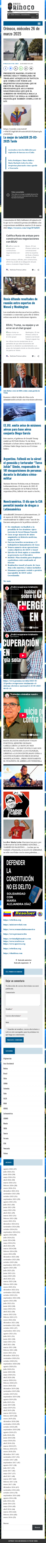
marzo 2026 (8, 1182)
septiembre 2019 (9, 1396)
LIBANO (5, 1118)
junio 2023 (7, 1273)
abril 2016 (7, 1509)
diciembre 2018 (9, 1421)
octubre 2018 (8, 1427)
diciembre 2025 (9, 1191)
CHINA (5, 1083)
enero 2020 (7, 1385)
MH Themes (35, 1541)
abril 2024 (7, 1246)
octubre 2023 (8, 1262)
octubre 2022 (8, 1295)
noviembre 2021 (9, 1325)
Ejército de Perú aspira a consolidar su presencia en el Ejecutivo (24, 553)
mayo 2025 (7, 1210)
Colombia (6, 1088)
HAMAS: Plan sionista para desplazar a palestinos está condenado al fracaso (24, 560)
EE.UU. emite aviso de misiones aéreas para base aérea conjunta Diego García (22, 429)
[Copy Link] (26, 68)
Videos (5, 1153)
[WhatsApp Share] (21, 68)
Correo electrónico (13, 1016)
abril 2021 (7, 1344)
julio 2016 (7, 1501)
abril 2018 (7, 1443)
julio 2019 (7, 1402)
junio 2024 (7, 1240)
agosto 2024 (8, 1235)
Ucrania (5, 1138)
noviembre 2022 (9, 1292)
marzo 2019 (8, 1413)
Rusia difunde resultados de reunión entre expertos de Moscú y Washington (20, 303)
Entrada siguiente (21, 963)
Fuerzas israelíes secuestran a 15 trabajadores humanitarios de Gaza (23, 543)
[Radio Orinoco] (23, 7)
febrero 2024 (8, 1251)
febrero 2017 (8, 1482)
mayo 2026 (7, 1177)
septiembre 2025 (9, 1199)
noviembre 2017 (9, 1457)
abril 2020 (7, 1377)
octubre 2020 (8, 1361)
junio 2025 (7, 1207)
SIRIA (5, 1128)
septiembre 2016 (9, 1495)
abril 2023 (7, 1279)
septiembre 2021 (9, 1331)
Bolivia (5, 1068)
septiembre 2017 (9, 1462)
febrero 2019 (8, 1416)
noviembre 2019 (9, 1391)
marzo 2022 (8, 1314)
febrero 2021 (8, 1350)
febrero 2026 (8, 1185)
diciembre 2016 (9, 1487)
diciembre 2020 (9, 1355)
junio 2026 (7, 1174)
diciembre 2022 (9, 1289)
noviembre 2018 (9, 1424)
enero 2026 (7, 1188)
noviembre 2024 (9, 1226)
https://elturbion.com (12, 953)
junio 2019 (7, 1405)
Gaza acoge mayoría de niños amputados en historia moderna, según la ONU (22, 537)
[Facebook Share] (5, 68)
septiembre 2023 (9, 1265)
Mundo (5, 1123)
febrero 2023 (8, 1284)
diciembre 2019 (9, 1388)
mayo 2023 (7, 1276)
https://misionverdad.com (15, 924)
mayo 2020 (7, 1375)
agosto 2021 (8, 1333)
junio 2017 (7, 1470)
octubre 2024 (8, 1229)
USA (4, 1143)
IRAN (5, 1103)
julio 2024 (7, 1237)
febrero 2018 (8, 1449)
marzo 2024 (8, 1248)
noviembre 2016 (9, 1490)
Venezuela (6, 1148)
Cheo (17, 63)
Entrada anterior (25, 960)
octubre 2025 (8, 1196)
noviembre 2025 (9, 1193)
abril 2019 (7, 1410)
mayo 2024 (7, 1243)
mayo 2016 (7, 1506)
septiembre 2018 (9, 1429)
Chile (5, 1078)
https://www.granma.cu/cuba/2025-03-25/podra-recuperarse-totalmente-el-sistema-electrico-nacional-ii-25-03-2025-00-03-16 (22, 685)
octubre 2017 (8, 1460)
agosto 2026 (8, 1169)
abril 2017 (7, 1476)
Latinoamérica (8, 1113)
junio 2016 (7, 1503)
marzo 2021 (8, 1347)
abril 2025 (7, 1213)
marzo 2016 (8, 1512)
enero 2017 (7, 1484)
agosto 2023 (8, 1267)
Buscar (6, 1523)
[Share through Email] (31, 68)
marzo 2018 (8, 1446)
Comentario (10, 992)
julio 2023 (7, 1270)
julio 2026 (7, 1172)
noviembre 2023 (9, 1259)
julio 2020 (7, 1369)
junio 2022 (7, 1306)
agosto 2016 (8, 1498)
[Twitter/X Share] (16, 68)
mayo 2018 (7, 1440)
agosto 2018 (8, 1432)
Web (7, 1022)
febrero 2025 (8, 1218)
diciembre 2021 (9, 1322)
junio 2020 (7, 1372)
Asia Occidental (8, 1063)
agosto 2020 (8, 1366)
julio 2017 (7, 1468)
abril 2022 (7, 1311)
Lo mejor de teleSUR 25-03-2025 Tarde (20, 139)
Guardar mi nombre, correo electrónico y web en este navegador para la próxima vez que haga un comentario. (22, 1032)
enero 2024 (7, 1254)
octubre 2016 (8, 1492)
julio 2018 (7, 1435)
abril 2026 (7, 1180)
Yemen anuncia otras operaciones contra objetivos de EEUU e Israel (23, 548)
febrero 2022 (8, 1317)
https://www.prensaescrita (15, 934)
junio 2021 (7, 1339)
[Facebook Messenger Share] (11, 68)
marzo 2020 (8, 1380)
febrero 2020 (8, 1383)
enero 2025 (7, 1221)
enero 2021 (7, 1353)
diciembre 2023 (9, 1257)
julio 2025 (7, 1204)
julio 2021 (7, 1336)
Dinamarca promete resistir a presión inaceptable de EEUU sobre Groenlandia (25, 573)
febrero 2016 (8, 1514)
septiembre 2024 (9, 1232)
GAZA (5, 1098)
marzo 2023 (8, 1281)
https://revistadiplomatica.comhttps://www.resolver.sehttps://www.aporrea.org (17, 941)
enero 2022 (7, 1320)
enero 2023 (7, 1287)
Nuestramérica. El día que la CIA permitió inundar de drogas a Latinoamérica (22, 505)
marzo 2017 (8, 1479)
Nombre (9, 1009)
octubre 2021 (8, 1328)
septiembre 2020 (9, 1364)
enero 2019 (7, 1418)
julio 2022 (7, 1303)
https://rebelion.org (12, 920)
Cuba (5, 1093)
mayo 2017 (7, 1473)
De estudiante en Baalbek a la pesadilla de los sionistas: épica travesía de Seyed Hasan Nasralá (22, 529)
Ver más (7, 581)
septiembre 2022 (9, 1298)
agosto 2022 (8, 1300)
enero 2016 (7, 1517)
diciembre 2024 (9, 1224)
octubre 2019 (8, 1394)
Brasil (5, 1073)
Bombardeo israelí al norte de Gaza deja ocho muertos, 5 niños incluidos (24, 566)
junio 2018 (7, 1438)
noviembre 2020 (9, 1358)
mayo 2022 (7, 1309)
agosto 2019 (8, 1399)
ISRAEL (5, 1108)
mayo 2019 (7, 1407)
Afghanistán (7, 1058)
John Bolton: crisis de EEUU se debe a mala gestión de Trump (21, 392)
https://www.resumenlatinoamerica (19, 929)
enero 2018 (7, 1451)
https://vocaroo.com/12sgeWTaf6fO (24, 228)
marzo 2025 (8, 1215)
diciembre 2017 (9, 1454)
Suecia (5, 1133)
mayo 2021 (7, 1342)
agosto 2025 (8, 1202)
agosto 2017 (8, 1465)
